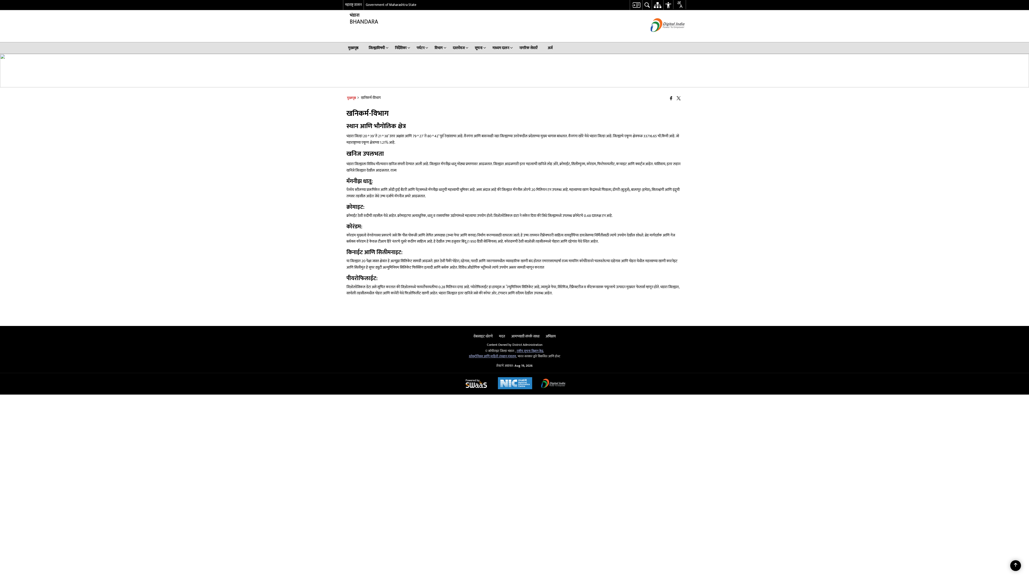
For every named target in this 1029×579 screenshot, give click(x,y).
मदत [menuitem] (502, 336)
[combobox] (679, 4)
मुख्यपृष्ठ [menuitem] (353, 48)
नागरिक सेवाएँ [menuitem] (528, 48)
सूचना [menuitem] (478, 48)
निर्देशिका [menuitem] (401, 48)
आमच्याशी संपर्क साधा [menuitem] (525, 336)
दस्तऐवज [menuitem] (459, 48)
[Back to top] (1015, 565)
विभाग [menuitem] (439, 48)
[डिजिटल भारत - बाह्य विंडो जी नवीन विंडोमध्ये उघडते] (661, 37)
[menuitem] (636, 5)
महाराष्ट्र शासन (353, 5)
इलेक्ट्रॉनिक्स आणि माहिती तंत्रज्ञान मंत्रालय (492, 356)
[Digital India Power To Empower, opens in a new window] (553, 384)
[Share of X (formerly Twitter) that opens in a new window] (678, 98)
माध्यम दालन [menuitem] (501, 48)
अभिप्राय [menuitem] (551, 336)
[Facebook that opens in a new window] (671, 98)
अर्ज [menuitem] (550, 48)
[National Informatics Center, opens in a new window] (515, 384)
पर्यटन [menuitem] (420, 48)
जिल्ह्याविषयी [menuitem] (377, 48)
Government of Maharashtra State (391, 5)
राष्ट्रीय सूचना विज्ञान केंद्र (530, 351)
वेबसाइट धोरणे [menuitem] (483, 336)
